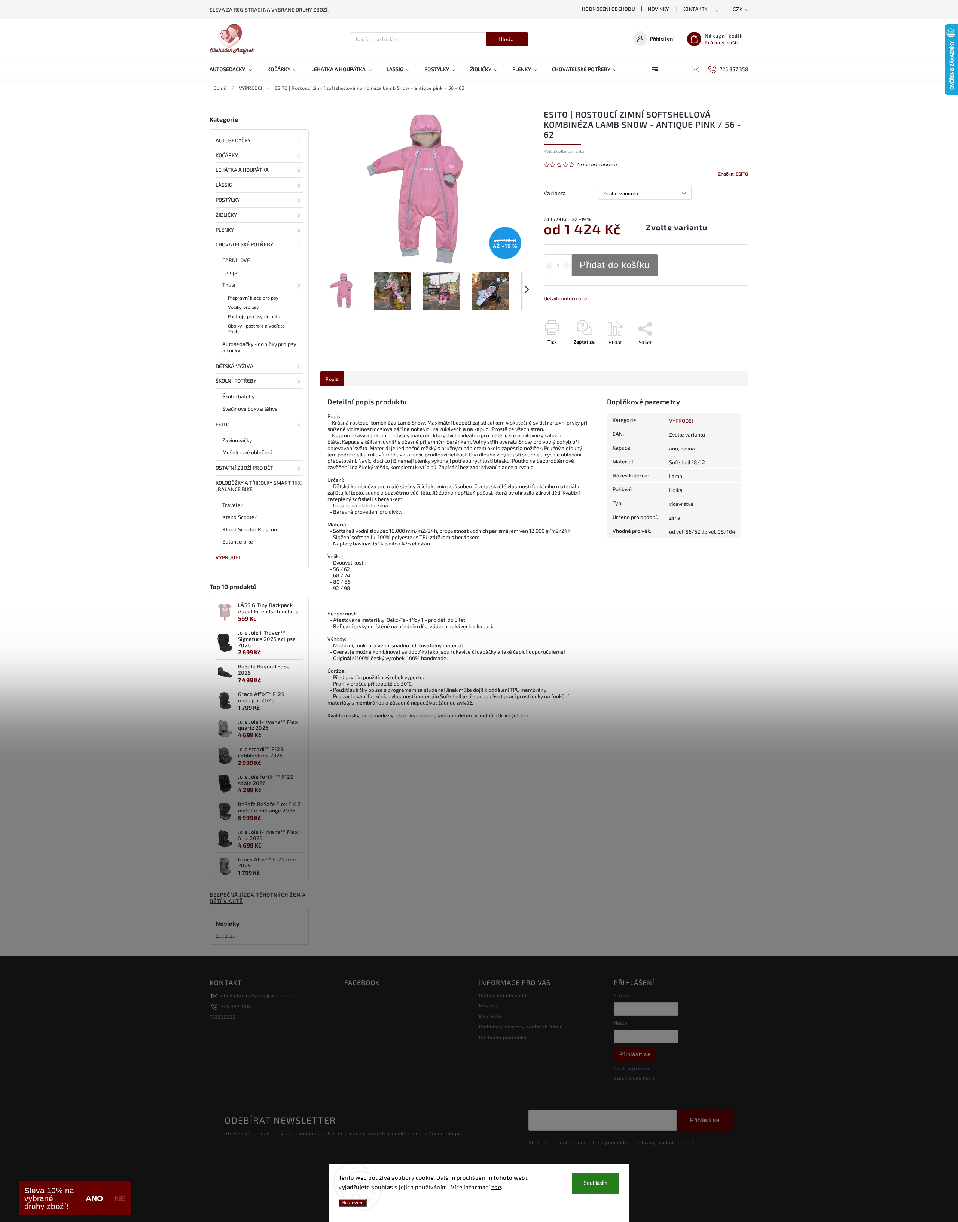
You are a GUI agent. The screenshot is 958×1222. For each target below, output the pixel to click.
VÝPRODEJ (228, 557)
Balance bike (237, 541)
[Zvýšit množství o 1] (566, 265)
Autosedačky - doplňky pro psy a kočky (259, 347)
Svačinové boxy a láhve (250, 408)
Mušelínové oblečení (247, 452)
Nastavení (353, 1203)
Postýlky (228, 200)
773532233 (223, 1017)
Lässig (224, 185)
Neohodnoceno (597, 164)
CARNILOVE (236, 260)
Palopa (230, 272)
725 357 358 (235, 1006)
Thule (229, 285)
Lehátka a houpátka (242, 170)
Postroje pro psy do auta (254, 316)
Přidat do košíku (615, 265)
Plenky (225, 230)
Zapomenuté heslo (634, 1078)
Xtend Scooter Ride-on (249, 529)
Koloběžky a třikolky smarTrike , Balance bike (259, 486)
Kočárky (227, 155)
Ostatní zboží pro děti (245, 468)
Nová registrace (632, 1068)
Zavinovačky (237, 440)
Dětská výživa (234, 366)
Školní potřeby (236, 380)
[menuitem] (235, 69)
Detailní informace (565, 298)
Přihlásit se (635, 1054)
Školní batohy (238, 396)
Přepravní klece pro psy (253, 298)
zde (496, 1186)
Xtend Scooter (239, 517)
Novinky (658, 9)
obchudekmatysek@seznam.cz (258, 995)
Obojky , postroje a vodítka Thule (256, 328)
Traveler (232, 505)
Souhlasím (595, 1183)
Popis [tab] (332, 379)
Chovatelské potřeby (244, 244)
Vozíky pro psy (243, 307)
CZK (738, 9)
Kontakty (695, 9)
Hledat (507, 39)
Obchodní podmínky (503, 1037)
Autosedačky (233, 140)
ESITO (223, 424)
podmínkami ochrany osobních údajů (649, 1142)
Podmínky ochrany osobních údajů (521, 1027)
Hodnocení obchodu (608, 9)
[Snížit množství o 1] (549, 265)
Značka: (733, 174)
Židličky (226, 215)
